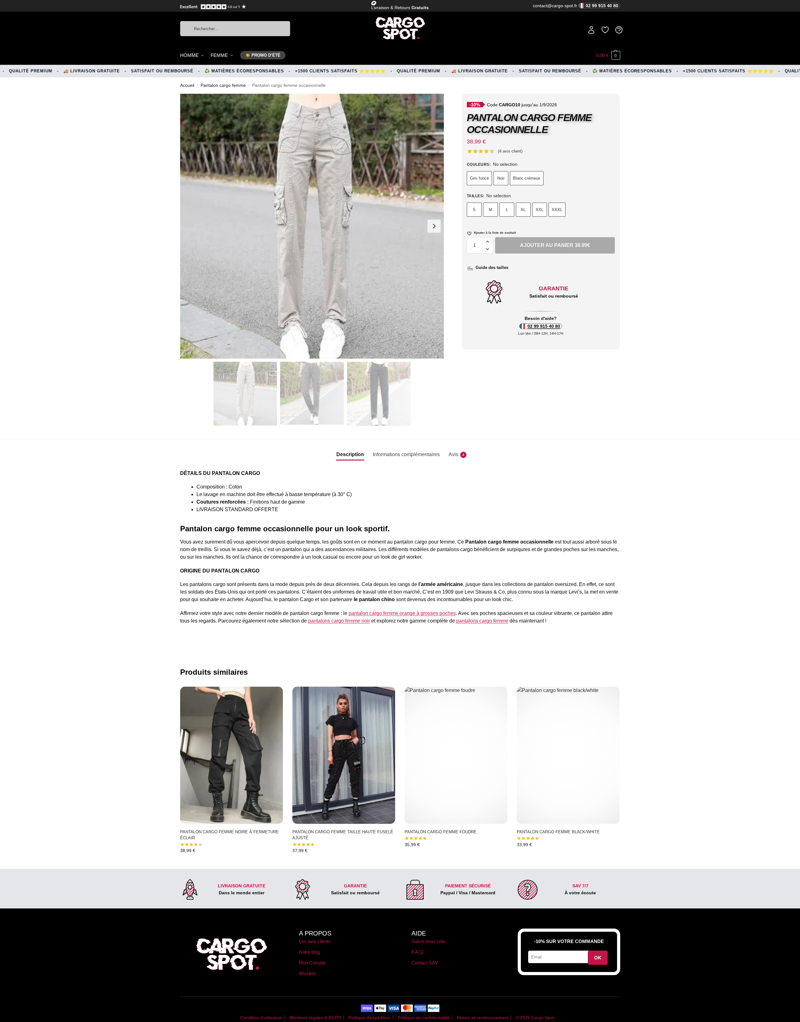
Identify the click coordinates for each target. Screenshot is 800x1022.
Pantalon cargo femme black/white (558, 831)
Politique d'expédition (369, 1017)
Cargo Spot (542, 1017)
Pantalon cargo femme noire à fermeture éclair (229, 834)
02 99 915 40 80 (543, 326)
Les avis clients (315, 941)
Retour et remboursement (482, 1017)
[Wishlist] (273, 696)
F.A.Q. (417, 952)
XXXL (557, 209)
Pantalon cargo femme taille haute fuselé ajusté (342, 834)
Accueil (187, 85)
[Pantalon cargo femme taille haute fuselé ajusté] (343, 755)
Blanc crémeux (526, 178)
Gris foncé (479, 178)
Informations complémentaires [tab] (406, 454)
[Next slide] (434, 226)
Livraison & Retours (400, 7)
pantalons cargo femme (482, 620)
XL (523, 209)
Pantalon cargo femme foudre (441, 831)
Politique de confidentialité (424, 1017)
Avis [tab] (456, 454)
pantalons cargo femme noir (339, 620)
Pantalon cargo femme (223, 85)
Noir (501, 178)
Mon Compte (312, 962)
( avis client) (510, 151)
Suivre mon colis (428, 941)
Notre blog (309, 952)
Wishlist (307, 973)
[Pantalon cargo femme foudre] (456, 755)
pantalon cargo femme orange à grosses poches (402, 613)
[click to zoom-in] (312, 226)
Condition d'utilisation (261, 1017)
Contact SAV (424, 962)
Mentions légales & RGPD (315, 1017)
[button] (608, 55)
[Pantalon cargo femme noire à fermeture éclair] (231, 755)
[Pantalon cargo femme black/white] (568, 755)
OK (597, 957)
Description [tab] (350, 454)
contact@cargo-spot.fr (575, 5)
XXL (539, 209)
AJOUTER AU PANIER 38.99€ (555, 245)
